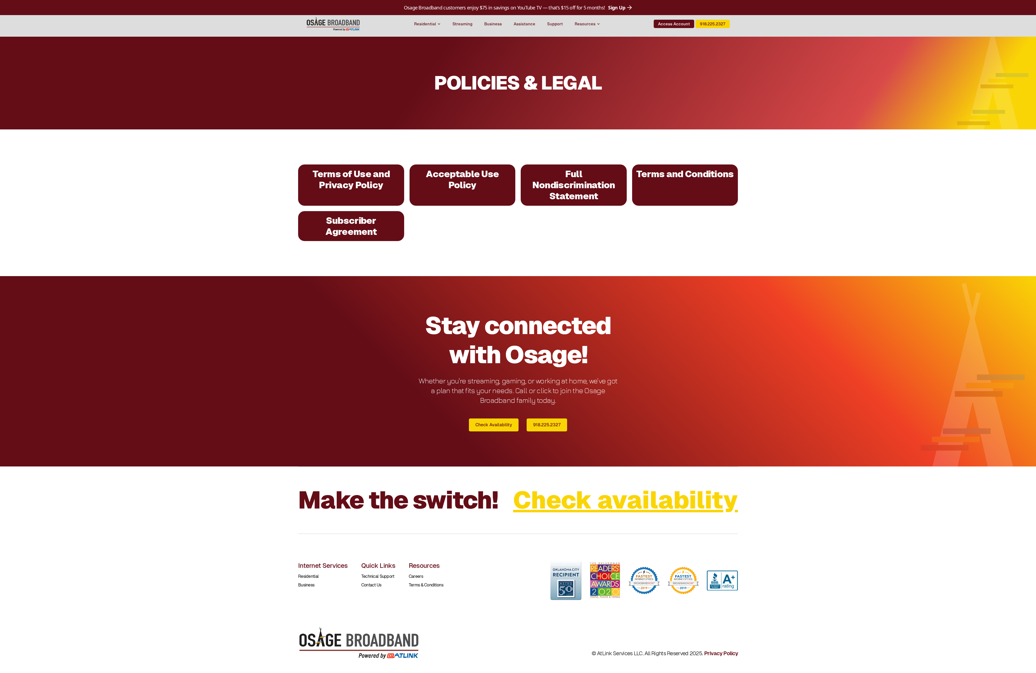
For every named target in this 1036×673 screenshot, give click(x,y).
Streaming (462, 24)
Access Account (674, 24)
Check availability (625, 500)
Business (493, 24)
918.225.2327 (712, 24)
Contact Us (371, 585)
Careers (416, 576)
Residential (308, 576)
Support (555, 24)
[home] (333, 24)
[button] (427, 24)
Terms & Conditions (426, 585)
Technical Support (377, 576)
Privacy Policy (721, 653)
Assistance (524, 24)
